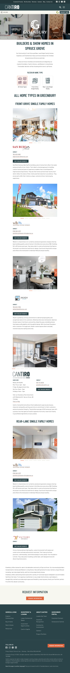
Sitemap (24, 651)
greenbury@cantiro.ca (42, 385)
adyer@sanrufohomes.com (20, 156)
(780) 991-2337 (17, 231)
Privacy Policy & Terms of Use (13, 651)
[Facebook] (57, 2)
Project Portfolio (41, 634)
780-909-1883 (17, 154)
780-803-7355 (17, 307)
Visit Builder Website (20, 161)
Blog (44, 1)
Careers (40, 1)
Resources (9, 628)
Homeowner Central (58, 621)
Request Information (35, 598)
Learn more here (53, 666)
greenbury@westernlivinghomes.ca (23, 233)
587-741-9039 (40, 382)
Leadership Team (41, 616)
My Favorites (27, 1)
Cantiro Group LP (11, 654)
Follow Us (9, 645)
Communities (4, 38)
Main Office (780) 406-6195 (34, 651)
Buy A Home (9, 621)
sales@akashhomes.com (20, 309)
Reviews (34, 1)
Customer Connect (57, 618)
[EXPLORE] (1, 12)
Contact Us (49, 1)
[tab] (22, 82)
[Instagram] (59, 2)
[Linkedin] (64, 2)
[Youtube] (62, 2)
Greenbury (19, 38)
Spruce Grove (11, 38)
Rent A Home (9, 625)
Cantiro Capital (25, 629)
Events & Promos (18, 1)
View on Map (16, 401)
